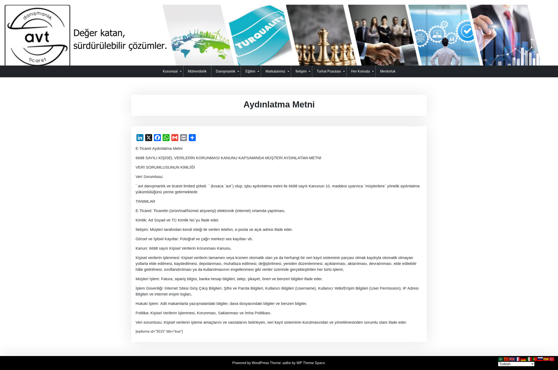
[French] (518, 359)
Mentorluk (387, 71)
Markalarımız (275, 71)
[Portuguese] (535, 359)
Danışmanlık (225, 71)
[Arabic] (501, 359)
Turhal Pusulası (329, 71)
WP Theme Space (310, 363)
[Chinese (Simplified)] (506, 359)
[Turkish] (552, 359)
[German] (523, 359)
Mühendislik (197, 71)
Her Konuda (360, 71)
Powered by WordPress (251, 363)
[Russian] (540, 359)
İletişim (301, 71)
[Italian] (529, 359)
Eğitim (250, 71)
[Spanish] (546, 359)
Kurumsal (170, 71)
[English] (512, 359)
